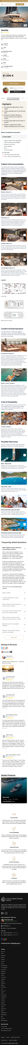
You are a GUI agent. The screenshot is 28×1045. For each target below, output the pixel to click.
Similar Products (8, 775)
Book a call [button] (18, 91)
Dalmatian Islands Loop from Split (11, 532)
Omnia (2, 993)
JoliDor (2, 975)
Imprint (8, 1037)
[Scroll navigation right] (27, 98)
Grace (2, 963)
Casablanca (3, 996)
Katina (2, 1010)
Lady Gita (3, 955)
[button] (5, 32)
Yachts (3, 949)
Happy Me (3, 1008)
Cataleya (3, 979)
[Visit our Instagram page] (6, 913)
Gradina (3, 998)
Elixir (2, 1016)
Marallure (3, 973)
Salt (2, 989)
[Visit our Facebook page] (2, 913)
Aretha (2, 1006)
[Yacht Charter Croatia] (14, 899)
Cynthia (2, 959)
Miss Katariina (4, 965)
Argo (2, 953)
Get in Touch (20, 4)
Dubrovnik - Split (6, 486)
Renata (2, 957)
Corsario (3, 1000)
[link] (14, 926)
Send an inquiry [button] (14, 83)
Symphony (3, 1004)
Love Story (3, 977)
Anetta (2, 981)
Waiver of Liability (13, 1040)
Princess (3, 1018)
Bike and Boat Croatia (6, 1030)
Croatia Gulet (4, 1026)
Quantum (3, 983)
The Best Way (4, 967)
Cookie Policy (4, 1040)
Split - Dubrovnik (6, 463)
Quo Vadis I (3, 969)
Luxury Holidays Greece (6, 1028)
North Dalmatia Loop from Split (10, 509)
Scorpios (3, 991)
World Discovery (15, 943)
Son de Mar (3, 995)
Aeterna (3, 1002)
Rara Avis (3, 951)
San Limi (3, 961)
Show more (14, 637)
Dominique (3, 987)
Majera (2, 985)
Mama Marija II (4, 1020)
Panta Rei (3, 971)
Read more (4, 708)
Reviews (3, 1037)
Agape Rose (4, 1012)
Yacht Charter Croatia (13, 1043)
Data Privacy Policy (15, 1037)
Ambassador (4, 1014)
